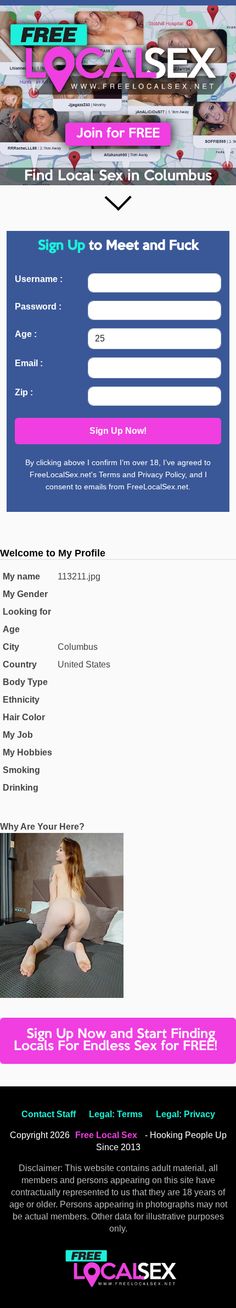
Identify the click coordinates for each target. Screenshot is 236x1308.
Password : (38, 306)
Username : (39, 279)
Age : (26, 334)
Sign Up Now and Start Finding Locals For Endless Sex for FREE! (115, 1040)
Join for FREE (118, 133)
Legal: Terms (116, 1114)
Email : (29, 363)
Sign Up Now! (118, 430)
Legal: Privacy (185, 1114)
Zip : (24, 392)
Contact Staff (48, 1114)
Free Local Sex (106, 1135)
